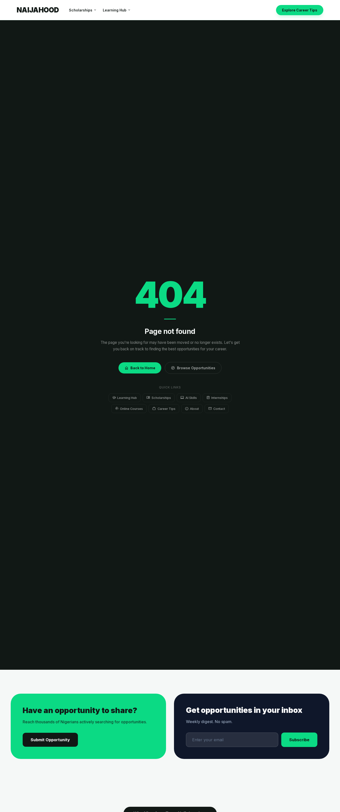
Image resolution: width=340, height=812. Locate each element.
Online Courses (129, 408)
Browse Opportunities (193, 368)
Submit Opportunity (50, 739)
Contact (216, 408)
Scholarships (83, 10)
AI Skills (188, 397)
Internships (217, 397)
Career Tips (163, 408)
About (192, 408)
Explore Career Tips (299, 10)
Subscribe (299, 739)
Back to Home (139, 368)
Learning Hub (117, 10)
